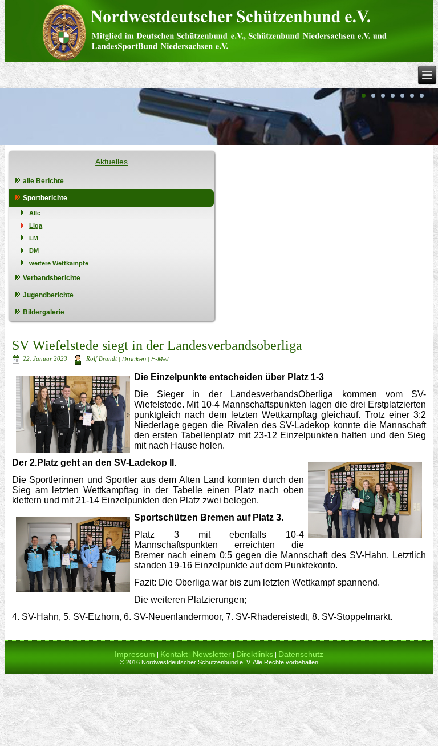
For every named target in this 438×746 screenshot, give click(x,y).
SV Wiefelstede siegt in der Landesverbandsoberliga (157, 345)
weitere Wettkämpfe (58, 263)
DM (34, 250)
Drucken (135, 358)
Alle (34, 212)
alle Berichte (43, 181)
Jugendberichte (48, 295)
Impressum (135, 654)
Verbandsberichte (51, 278)
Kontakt (174, 654)
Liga (35, 225)
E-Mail (159, 358)
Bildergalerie (43, 312)
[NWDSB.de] (219, 31)
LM (33, 238)
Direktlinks (254, 654)
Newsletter (212, 654)
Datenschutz (300, 654)
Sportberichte (45, 198)
